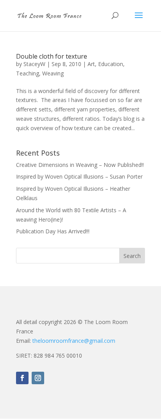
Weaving (53, 73)
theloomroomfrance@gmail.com (73, 340)
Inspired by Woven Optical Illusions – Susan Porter (79, 176)
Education (110, 64)
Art (91, 64)
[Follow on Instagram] (38, 378)
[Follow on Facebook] (22, 378)
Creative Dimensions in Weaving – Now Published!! (80, 164)
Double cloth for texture (51, 56)
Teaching (27, 73)
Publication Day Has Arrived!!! (52, 231)
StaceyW (34, 64)
